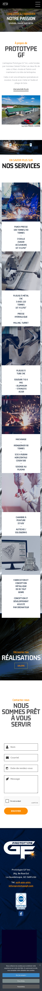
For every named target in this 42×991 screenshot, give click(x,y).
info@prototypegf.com (21, 886)
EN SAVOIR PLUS (21, 89)
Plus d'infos (21, 981)
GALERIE (21, 666)
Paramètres (21, 987)
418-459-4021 (23, 882)
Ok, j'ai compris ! (21, 975)
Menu (37, 4)
